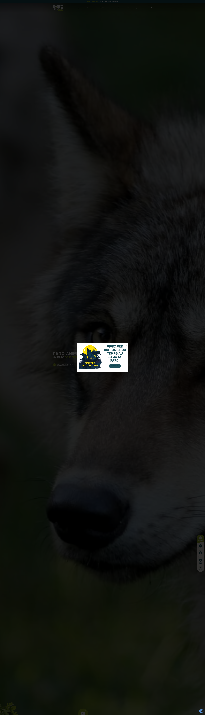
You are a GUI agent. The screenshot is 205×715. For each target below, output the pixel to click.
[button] (126, 345)
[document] (102, 357)
